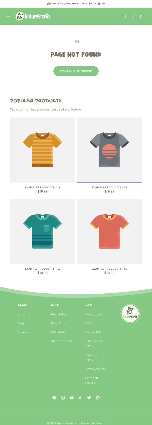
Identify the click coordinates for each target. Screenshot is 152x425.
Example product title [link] (42, 187)
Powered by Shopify (93, 423)
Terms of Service (91, 380)
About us (24, 314)
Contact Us (93, 332)
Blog (21, 323)
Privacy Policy (95, 369)
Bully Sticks (59, 323)
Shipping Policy (91, 357)
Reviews (23, 332)
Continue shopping (76, 71)
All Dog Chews (61, 341)
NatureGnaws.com (68, 423)
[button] (8, 16)
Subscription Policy (94, 343)
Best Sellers (59, 314)
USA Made (58, 332)
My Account (94, 314)
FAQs (88, 323)
